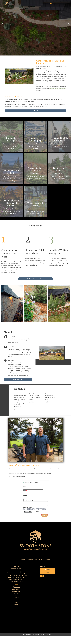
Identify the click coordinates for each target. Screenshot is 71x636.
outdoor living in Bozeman (57, 88)
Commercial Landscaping (16, 568)
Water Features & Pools (16, 581)
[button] (51, 3)
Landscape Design (16, 571)
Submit (45, 515)
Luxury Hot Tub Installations (16, 579)
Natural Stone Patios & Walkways (16, 573)
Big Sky (16, 593)
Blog (16, 602)
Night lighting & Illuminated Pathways (16, 575)
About (16, 600)
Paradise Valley (16, 591)
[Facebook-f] (41, 576)
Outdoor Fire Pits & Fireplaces (16, 577)
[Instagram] (43, 576)
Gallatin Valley (16, 589)
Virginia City (16, 598)
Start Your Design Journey (28, 32)
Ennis (16, 596)
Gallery (16, 604)
